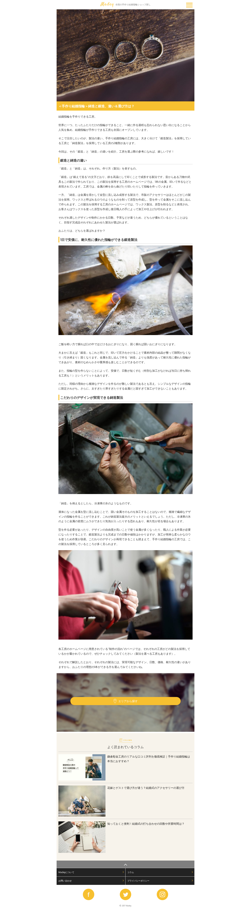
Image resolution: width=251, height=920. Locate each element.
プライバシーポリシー (138, 880)
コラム (130, 872)
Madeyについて (66, 872)
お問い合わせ (65, 880)
